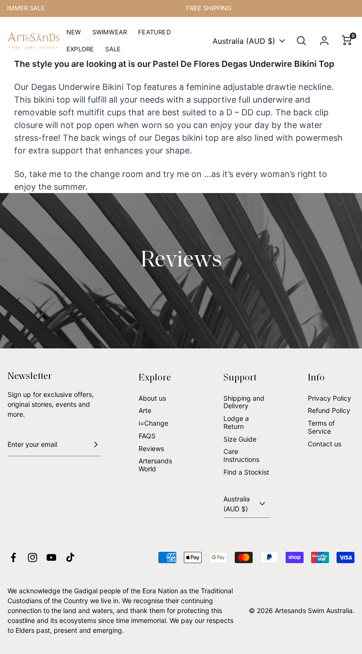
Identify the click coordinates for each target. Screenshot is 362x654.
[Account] (324, 40)
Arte (145, 410)
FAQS (147, 436)
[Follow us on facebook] (13, 557)
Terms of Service (321, 427)
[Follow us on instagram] (32, 557)
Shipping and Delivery (243, 402)
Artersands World (155, 465)
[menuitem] (73, 32)
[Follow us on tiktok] (70, 557)
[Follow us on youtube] (51, 557)
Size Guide (239, 439)
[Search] (301, 40)
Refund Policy (329, 410)
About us (152, 398)
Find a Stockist (246, 472)
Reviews (151, 448)
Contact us (324, 444)
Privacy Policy (329, 398)
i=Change (153, 423)
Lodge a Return (236, 422)
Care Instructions (241, 455)
